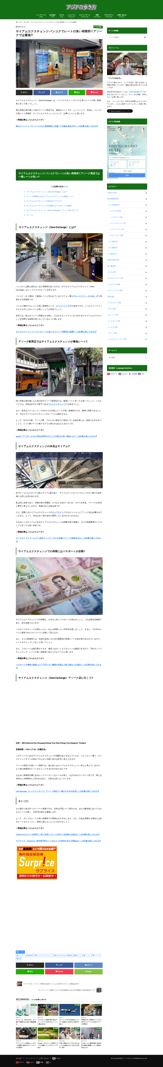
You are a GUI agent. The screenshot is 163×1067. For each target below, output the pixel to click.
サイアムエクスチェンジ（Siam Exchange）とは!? (45, 192)
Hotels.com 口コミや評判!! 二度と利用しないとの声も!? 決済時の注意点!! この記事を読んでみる (56, 834)
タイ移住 (112, 254)
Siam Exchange (61, 955)
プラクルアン (108, 15)
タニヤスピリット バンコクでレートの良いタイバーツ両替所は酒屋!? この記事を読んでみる (55, 331)
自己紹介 (53, 15)
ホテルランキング (115, 278)
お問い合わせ (122, 15)
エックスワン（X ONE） (85, 296)
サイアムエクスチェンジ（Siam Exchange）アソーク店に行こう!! (51, 210)
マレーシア (113, 315)
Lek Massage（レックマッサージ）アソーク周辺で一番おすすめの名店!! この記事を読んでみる (56, 791)
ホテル (61, 15)
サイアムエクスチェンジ (45, 955)
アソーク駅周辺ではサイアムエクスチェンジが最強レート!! (49, 196)
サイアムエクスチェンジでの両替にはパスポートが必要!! (48, 206)
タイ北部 (112, 241)
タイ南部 (112, 247)
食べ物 (112, 266)
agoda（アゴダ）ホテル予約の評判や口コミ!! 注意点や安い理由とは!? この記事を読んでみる (55, 436)
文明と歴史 (113, 260)
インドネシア (114, 321)
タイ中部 (113, 205)
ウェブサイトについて (117, 339)
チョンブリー (116, 235)
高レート (78, 955)
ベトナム (112, 327)
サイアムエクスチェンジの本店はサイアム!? (43, 201)
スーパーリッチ (62, 306)
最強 (70, 955)
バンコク (88, 955)
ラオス (112, 309)
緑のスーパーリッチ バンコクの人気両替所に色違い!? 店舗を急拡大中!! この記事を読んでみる (56, 126)
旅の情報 (21, 952)
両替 (19, 959)
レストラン (72, 15)
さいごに (29, 215)
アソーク (97, 955)
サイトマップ (30, 1058)
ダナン (112, 333)
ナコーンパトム (117, 229)
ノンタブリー (116, 217)
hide (65, 186)
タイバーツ (21, 955)
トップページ (41, 15)
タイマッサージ (84, 15)
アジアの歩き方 (128, 1058)
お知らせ (112, 193)
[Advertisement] (59, 147)
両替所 (31, 955)
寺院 (97, 15)
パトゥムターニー (117, 223)
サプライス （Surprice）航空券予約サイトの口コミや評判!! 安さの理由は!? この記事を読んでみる (57, 841)
